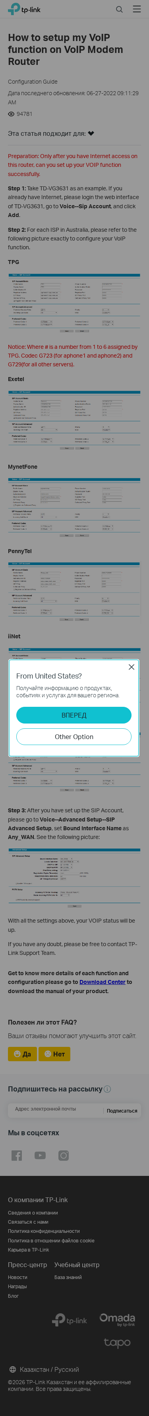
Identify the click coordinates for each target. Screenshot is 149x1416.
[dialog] (74, 708)
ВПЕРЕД (74, 715)
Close (131, 667)
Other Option (74, 736)
